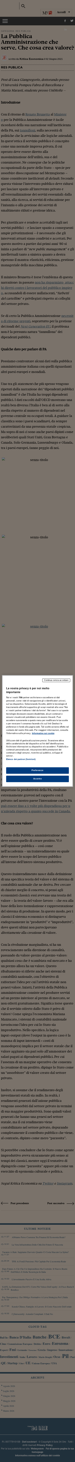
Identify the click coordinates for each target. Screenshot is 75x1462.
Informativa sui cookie (43, 733)
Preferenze (37, 770)
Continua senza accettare (56, 680)
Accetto (37, 779)
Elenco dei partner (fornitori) (21, 759)
